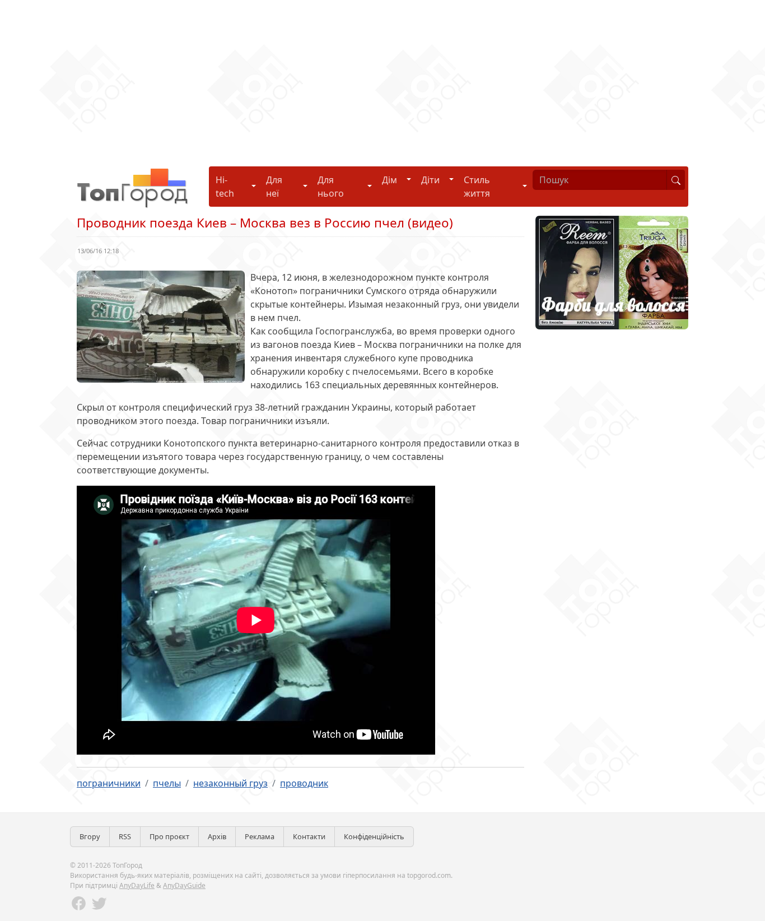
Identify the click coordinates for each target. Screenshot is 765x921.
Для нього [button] (331, 186)
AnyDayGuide (184, 885)
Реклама (259, 836)
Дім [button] (389, 180)
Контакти (309, 836)
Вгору (90, 836)
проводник (304, 783)
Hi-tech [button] (225, 186)
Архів (217, 836)
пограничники (109, 783)
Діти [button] (430, 180)
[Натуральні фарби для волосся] (611, 272)
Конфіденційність (374, 836)
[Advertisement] (336, 78)
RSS (125, 836)
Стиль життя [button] (477, 186)
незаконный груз (230, 783)
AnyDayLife (137, 885)
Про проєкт (169, 836)
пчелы (167, 783)
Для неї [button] (274, 186)
